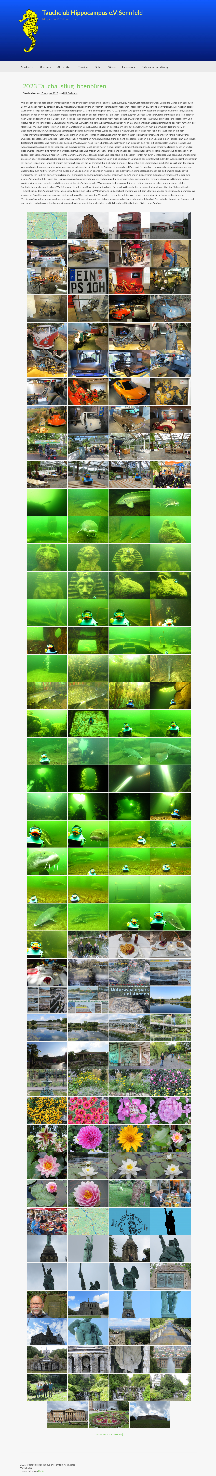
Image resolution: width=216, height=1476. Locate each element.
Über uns (45, 66)
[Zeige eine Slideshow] (109, 1434)
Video (111, 66)
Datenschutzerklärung (155, 66)
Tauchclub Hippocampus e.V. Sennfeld (92, 12)
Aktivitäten (64, 66)
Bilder (98, 66)
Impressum (128, 66)
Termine (83, 66)
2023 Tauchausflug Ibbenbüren (64, 86)
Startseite (27, 66)
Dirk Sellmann (70, 93)
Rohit (41, 1471)
